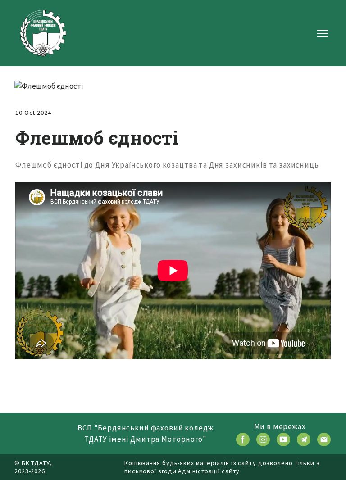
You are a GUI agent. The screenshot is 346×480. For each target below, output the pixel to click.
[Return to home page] (43, 33)
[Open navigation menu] (323, 33)
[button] (243, 439)
